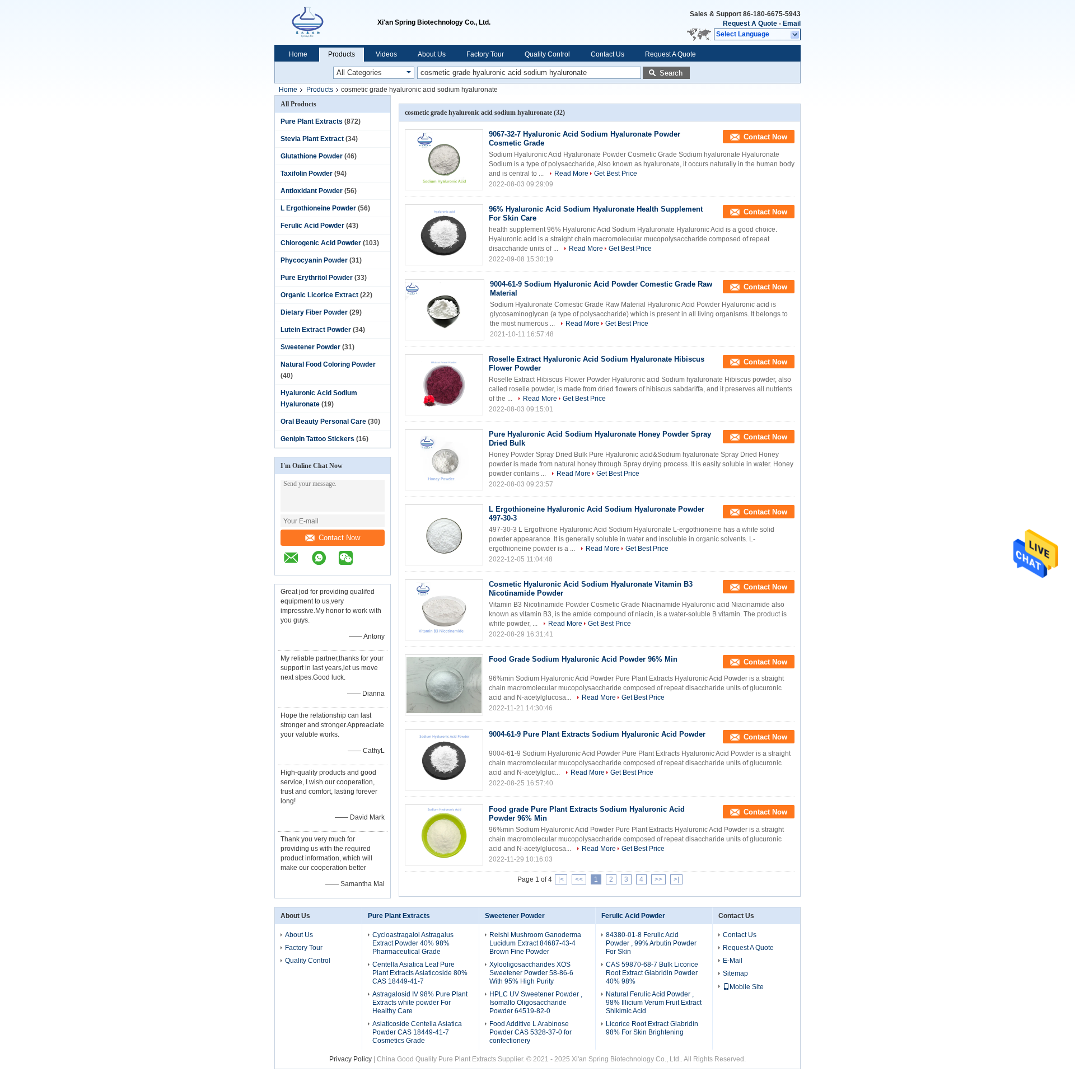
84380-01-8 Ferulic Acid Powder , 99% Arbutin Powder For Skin (651, 943)
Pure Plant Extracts (312, 121)
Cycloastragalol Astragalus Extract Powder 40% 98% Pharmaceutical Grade (413, 943)
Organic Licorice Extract (319, 295)
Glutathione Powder (312, 156)
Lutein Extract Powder (316, 330)
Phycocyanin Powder (314, 260)
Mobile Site (747, 987)
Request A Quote (750, 23)
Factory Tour (485, 54)
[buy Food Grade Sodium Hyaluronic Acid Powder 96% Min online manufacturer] (444, 684)
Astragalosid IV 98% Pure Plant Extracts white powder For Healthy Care (420, 1002)
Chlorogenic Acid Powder (321, 243)
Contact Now (339, 537)
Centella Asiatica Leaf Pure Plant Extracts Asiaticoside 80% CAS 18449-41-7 (420, 973)
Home (298, 54)
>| (676, 879)
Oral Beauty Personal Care (323, 421)
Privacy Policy (350, 1059)
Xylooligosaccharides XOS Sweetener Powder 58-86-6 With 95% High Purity (531, 973)
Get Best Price (615, 173)
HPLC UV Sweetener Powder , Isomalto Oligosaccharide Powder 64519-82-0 (535, 1002)
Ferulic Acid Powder (312, 226)
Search (671, 73)
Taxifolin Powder (307, 173)
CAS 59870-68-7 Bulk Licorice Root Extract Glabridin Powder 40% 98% (652, 973)
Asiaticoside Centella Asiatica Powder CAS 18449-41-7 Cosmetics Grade (417, 1032)
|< (561, 879)
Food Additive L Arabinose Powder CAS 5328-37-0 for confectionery (530, 1032)
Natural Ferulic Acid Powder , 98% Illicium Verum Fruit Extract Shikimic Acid (654, 1002)
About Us (432, 54)
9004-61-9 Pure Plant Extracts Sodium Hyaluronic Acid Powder (597, 734)
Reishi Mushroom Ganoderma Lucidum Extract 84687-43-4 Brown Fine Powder (535, 943)
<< (579, 879)
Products (341, 54)
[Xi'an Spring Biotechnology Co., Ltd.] (325, 22)
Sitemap (735, 973)
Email (792, 23)
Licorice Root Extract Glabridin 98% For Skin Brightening (652, 1028)
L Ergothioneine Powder (318, 208)
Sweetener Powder (310, 347)
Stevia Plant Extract (312, 139)
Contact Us (607, 54)
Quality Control (547, 54)
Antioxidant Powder (312, 191)
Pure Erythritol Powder (317, 278)
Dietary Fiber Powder (314, 312)
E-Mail (732, 961)
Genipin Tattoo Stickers (317, 439)
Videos (386, 54)
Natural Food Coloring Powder (328, 364)
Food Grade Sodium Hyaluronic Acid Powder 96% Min (583, 659)
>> (658, 879)
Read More (571, 173)
